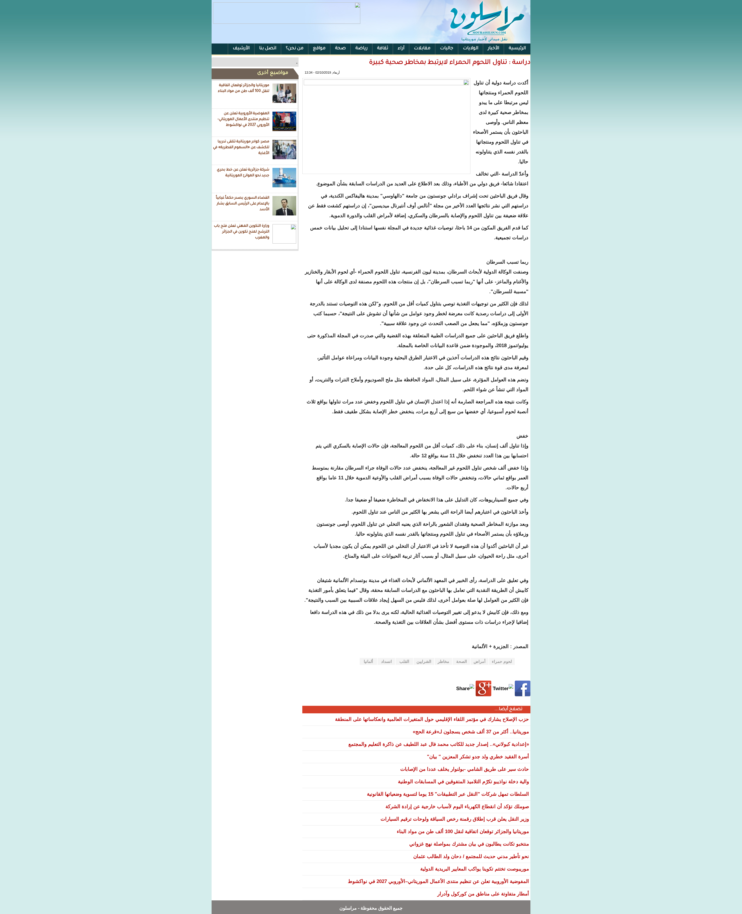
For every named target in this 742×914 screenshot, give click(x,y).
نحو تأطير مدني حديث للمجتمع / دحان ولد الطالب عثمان (471, 856)
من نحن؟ (294, 48)
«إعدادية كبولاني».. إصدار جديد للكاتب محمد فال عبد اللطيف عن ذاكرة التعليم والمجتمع (438, 744)
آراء (401, 48)
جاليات (446, 48)
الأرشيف (241, 48)
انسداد (386, 661)
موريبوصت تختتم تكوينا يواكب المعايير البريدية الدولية (474, 869)
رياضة (361, 48)
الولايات (470, 48)
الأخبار (493, 48)
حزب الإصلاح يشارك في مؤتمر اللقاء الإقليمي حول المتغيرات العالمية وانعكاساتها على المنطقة (432, 719)
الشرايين (424, 661)
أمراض (479, 661)
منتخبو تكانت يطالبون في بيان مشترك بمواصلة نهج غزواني (469, 844)
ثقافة (382, 48)
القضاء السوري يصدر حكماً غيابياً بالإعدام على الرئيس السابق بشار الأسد (242, 203)
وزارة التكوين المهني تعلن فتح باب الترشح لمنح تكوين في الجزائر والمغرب (241, 232)
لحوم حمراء (502, 661)
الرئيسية (517, 48)
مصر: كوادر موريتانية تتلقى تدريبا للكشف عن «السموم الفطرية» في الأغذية (241, 147)
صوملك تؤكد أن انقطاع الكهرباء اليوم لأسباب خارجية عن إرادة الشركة (457, 806)
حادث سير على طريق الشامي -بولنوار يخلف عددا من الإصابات (464, 769)
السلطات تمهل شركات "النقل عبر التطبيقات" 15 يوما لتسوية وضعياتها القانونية (448, 794)
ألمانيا (368, 661)
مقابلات (422, 48)
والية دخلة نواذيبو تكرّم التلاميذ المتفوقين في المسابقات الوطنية (463, 781)
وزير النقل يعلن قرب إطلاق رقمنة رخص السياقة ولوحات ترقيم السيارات (455, 819)
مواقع (319, 48)
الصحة (461, 661)
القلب (404, 661)
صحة (340, 48)
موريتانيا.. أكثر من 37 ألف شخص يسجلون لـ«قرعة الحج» (471, 732)
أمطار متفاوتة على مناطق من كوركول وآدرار (483, 894)
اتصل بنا (267, 48)
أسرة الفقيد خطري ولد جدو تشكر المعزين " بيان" (478, 756)
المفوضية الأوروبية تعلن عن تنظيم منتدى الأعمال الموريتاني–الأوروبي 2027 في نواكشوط (243, 119)
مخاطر (443, 661)
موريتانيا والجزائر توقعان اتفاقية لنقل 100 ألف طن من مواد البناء (243, 88)
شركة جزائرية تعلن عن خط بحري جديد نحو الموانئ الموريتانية (243, 173)
